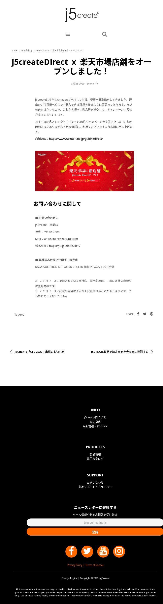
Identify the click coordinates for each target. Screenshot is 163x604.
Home (14, 50)
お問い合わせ (95, 482)
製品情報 (95, 454)
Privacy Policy (74, 565)
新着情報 (25, 50)
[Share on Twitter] (145, 314)
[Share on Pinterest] (152, 314)
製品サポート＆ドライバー (95, 487)
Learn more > (149, 595)
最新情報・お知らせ (95, 426)
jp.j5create (104, 577)
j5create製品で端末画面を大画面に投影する (120, 352)
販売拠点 (95, 422)
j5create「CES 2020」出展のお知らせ (39, 352)
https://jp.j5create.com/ (65, 246)
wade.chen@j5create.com (61, 239)
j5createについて (95, 417)
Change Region (70, 577)
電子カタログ (95, 458)
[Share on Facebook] (138, 314)
